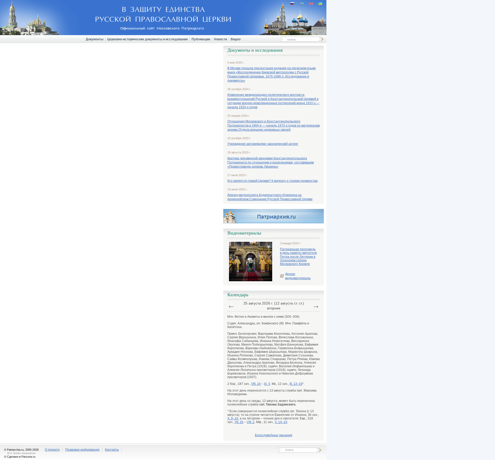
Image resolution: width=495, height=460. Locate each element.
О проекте (52, 449)
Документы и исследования (255, 50)
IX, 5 (267, 384)
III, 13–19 (296, 384)
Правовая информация (82, 449)
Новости (220, 39)
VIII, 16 (256, 384)
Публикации (201, 39)
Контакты (112, 449)
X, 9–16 (232, 418)
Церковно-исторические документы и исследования (147, 39)
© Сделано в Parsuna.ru (19, 456)
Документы (94, 39)
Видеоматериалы (244, 233)
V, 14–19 (281, 422)
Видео (236, 39)
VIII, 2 (250, 422)
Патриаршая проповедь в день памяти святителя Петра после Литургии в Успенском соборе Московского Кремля (298, 256)
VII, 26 (239, 422)
